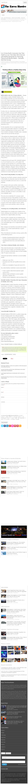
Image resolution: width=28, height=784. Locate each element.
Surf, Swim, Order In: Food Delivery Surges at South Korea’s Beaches (17, 552)
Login (3, 753)
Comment (3, 402)
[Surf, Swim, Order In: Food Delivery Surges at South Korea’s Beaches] (3, 553)
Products (3, 744)
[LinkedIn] (7, 426)
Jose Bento (3, 674)
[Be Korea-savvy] (14, 6)
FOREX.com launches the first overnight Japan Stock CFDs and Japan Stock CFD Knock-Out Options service (17, 707)
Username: (4, 755)
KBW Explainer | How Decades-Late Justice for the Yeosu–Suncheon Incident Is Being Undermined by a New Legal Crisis (16, 623)
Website (2, 397)
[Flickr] (12, 426)
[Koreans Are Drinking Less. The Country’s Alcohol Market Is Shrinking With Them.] (3, 543)
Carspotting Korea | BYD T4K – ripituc (8, 667)
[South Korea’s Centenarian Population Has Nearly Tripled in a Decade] (3, 633)
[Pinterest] (18, 426)
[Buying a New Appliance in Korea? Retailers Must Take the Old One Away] (3, 596)
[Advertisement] (14, 37)
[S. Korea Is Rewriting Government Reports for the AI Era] (4, 654)
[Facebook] (5, 426)
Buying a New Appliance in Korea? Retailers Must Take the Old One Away (16, 596)
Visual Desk (3, 737)
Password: (4, 760)
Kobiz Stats (3, 742)
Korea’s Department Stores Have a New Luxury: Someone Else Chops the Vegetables (16, 591)
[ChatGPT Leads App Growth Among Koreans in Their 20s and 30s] (3, 548)
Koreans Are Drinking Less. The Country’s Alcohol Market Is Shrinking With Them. (16, 543)
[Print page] (14, 66)
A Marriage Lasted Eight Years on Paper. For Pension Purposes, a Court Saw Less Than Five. (16, 481)
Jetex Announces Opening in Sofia (14, 716)
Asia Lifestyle (3, 18)
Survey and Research (21, 62)
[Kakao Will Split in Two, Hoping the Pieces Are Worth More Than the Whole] (4, 660)
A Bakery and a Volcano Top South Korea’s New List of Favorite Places (16, 462)
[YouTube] (15, 426)
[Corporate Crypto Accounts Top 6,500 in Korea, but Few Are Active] (17, 660)
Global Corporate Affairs (16, 17)
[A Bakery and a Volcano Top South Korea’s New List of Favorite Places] (3, 462)
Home (2, 17)
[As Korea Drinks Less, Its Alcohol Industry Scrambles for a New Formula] (11, 653)
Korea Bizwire (16, 61)
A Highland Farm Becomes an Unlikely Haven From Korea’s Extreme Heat (17, 467)
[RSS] (20, 426)
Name (2, 387)
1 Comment (17, 625)
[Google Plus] (10, 426)
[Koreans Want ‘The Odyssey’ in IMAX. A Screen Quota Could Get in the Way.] (24, 648)
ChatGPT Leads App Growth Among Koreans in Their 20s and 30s (17, 548)
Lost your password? (22, 764)
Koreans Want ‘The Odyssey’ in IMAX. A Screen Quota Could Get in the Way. (15, 722)
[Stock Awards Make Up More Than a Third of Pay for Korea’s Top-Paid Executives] (3, 638)
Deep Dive (3, 739)
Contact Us (3, 746)
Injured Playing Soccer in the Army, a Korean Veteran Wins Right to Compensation (16, 487)
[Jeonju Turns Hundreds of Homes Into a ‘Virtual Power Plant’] (3, 601)
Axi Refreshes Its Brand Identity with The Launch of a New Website (16, 712)
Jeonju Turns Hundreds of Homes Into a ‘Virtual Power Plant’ (15, 600)
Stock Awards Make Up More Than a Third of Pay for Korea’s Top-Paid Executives (17, 638)
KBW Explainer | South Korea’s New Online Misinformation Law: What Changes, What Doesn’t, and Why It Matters (16, 610)
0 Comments (15, 463)
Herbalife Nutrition (8, 354)
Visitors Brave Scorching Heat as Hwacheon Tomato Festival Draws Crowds (16, 472)
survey (14, 354)
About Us (3, 749)
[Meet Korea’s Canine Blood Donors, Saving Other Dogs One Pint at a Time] (24, 659)
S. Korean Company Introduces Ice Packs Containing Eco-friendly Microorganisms (12, 672)
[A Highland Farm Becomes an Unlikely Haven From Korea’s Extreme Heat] (3, 467)
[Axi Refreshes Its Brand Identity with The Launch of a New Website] (11, 647)
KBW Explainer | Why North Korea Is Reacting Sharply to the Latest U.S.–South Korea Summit (16, 617)
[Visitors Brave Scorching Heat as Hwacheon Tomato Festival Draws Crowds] (3, 472)
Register (8, 753)
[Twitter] (2, 426)
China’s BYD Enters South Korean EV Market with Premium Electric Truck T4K (14, 668)
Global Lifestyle (14, 62)
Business (2, 730)
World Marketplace (7, 17)
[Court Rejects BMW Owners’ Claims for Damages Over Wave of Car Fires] (3, 492)
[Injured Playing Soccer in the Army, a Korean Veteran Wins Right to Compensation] (3, 487)
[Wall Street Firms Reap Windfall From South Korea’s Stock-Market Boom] (11, 660)
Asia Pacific (23, 17)
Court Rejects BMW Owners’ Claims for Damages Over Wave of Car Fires (15, 492)
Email (2, 392)
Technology (3, 735)
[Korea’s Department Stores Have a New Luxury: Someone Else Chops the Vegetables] (3, 591)
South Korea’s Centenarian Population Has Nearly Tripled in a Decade (16, 633)
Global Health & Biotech (5, 62)
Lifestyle (2, 732)
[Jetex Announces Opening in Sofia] (17, 648)
